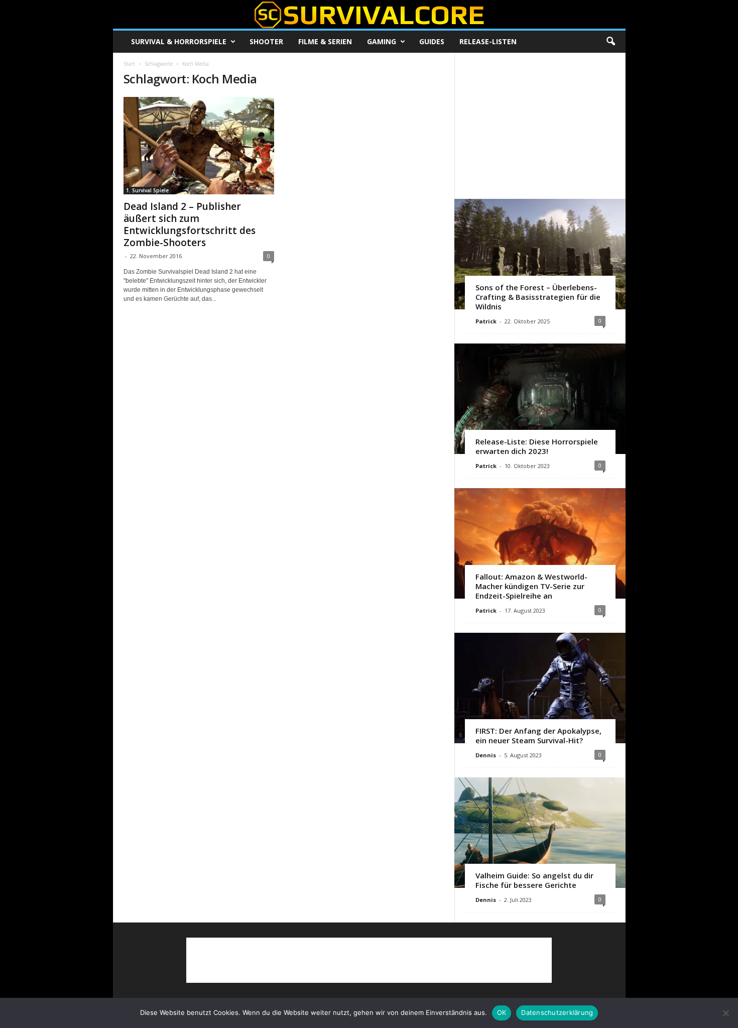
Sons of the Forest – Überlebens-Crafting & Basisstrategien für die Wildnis (537, 296)
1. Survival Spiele (147, 190)
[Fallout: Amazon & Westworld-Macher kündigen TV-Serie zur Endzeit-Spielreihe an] (540, 543)
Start (129, 63)
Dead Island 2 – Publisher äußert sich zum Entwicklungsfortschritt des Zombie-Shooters (190, 224)
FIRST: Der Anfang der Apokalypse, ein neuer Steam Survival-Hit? (538, 735)
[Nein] (725, 1013)
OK (502, 1012)
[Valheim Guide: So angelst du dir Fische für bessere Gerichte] (540, 832)
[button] (610, 42)
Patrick (486, 321)
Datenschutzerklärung (557, 1012)
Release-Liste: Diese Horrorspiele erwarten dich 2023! (536, 446)
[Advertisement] (539, 125)
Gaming (381, 41)
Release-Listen (488, 41)
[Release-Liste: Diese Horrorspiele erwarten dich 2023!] (540, 399)
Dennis (485, 755)
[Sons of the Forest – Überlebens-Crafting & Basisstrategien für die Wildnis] (540, 254)
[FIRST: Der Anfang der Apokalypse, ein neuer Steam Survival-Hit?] (540, 688)
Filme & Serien (325, 41)
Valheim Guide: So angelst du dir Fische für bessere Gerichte (534, 880)
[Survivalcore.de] (369, 15)
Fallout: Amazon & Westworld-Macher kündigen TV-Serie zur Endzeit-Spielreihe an (531, 586)
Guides (431, 41)
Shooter (266, 41)
